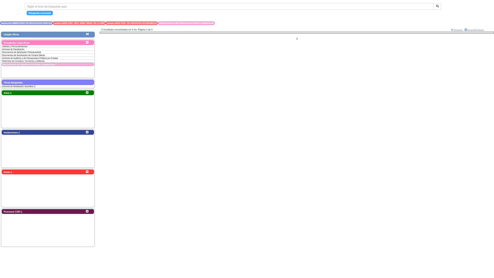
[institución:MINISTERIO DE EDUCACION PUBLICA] (353, 23)
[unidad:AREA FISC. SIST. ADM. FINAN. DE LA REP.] (354, 23)
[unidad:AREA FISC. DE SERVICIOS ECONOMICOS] (355, 23)
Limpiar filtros (11, 34)
